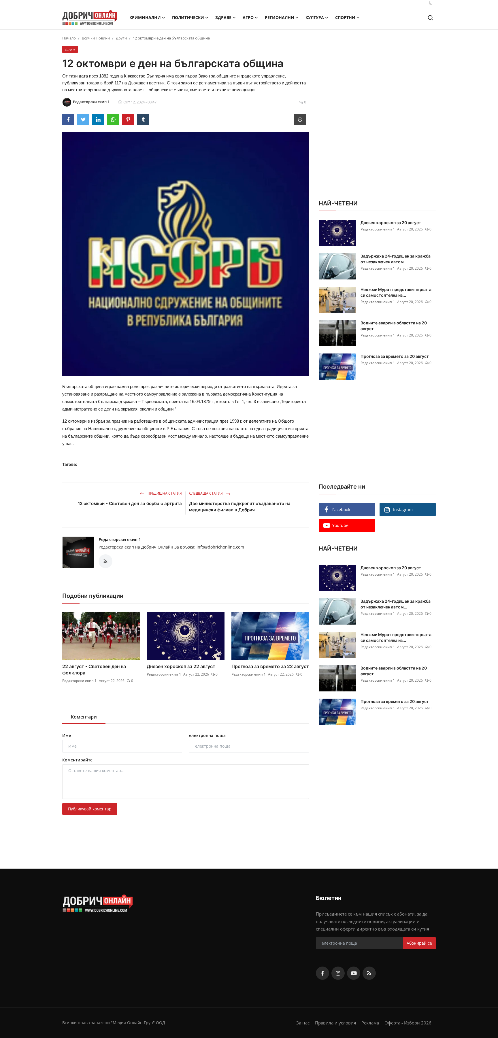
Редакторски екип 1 (120, 539)
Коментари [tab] (84, 717)
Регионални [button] (279, 17)
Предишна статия (164, 493)
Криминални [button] (145, 17)
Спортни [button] (345, 17)
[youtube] (353, 973)
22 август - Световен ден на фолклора (94, 669)
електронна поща (207, 735)
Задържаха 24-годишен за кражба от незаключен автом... (396, 259)
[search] (430, 17)
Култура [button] (314, 17)
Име (66, 735)
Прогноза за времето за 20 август (395, 356)
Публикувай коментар (90, 809)
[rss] (369, 973)
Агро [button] (248, 17)
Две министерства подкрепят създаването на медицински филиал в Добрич (239, 507)
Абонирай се (419, 943)
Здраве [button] (223, 17)
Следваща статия (206, 493)
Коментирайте (77, 760)
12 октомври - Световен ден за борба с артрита (130, 503)
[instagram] (338, 973)
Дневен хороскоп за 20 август (391, 222)
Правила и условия (335, 1023)
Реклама (370, 1023)
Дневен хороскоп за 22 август (181, 666)
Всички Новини (96, 38)
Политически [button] (188, 17)
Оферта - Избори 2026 (407, 1023)
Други (121, 38)
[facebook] (322, 973)
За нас (303, 1023)
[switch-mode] (431, 3)
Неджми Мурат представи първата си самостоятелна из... (396, 292)
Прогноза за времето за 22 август (270, 666)
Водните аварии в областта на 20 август (394, 325)
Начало (69, 38)
